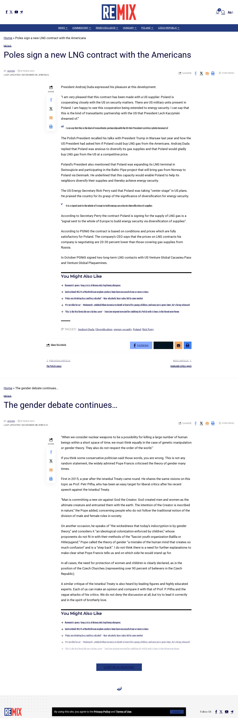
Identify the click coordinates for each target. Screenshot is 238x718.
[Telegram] (21, 11)
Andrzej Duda (86, 329)
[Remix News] (119, 12)
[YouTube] (16, 11)
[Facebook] (7, 11)
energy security (123, 329)
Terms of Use (123, 711)
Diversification (104, 329)
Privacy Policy (102, 711)
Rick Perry (148, 329)
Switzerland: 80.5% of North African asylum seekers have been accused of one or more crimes (107, 292)
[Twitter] (11, 11)
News (8, 45)
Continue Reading (119, 667)
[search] (223, 12)
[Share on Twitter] (201, 73)
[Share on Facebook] (195, 73)
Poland (137, 329)
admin (11, 71)
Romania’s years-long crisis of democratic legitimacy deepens (93, 286)
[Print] (213, 73)
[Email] (207, 73)
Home (8, 38)
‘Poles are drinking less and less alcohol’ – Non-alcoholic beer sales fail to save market (104, 299)
